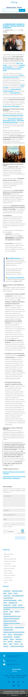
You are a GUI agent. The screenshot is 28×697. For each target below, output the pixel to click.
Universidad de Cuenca (9, 120)
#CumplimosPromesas (14, 258)
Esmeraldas (24, 675)
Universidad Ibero (15, 93)
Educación (17, 611)
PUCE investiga (8, 570)
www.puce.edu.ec (11, 7)
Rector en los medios (9, 575)
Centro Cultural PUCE (8, 598)
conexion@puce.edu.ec (12, 664)
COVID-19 (20, 605)
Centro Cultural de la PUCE (17, 595)
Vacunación (5, 646)
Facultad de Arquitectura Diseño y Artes (12, 616)
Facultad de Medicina (19, 627)
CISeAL (5, 602)
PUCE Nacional (18, 641)
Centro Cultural (6, 595)
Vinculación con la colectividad (16, 646)
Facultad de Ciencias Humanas (9, 621)
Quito (21, 644)
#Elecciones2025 (8, 554)
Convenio (14, 605)
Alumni (4, 593)
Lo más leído (7, 563)
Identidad (10, 634)
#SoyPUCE (7, 556)
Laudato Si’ (5, 639)
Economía (5, 611)
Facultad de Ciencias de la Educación (11, 618)
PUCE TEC (16, 644)
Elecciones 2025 (7, 613)
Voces (5, 582)
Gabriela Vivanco (9, 30)
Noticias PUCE (19, 639)
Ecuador (11, 611)
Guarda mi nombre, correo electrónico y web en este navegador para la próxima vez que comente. (14, 524)
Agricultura (19, 371)
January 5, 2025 (18, 281)
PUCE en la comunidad (10, 566)
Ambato (18, 675)
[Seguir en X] (23, 682)
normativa (11, 340)
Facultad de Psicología (8, 629)
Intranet (19, 7)
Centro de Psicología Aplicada (9, 600)
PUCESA (5, 644)
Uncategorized (8, 578)
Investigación (17, 636)
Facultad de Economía (8, 627)
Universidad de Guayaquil (15, 119)
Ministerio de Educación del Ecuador (13, 115)
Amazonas (11, 675)
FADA (4, 634)
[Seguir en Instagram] (13, 682)
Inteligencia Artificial (18, 634)
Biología (15, 593)
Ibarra (8, 677)
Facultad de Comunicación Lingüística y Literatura (11, 624)
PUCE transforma (8, 573)
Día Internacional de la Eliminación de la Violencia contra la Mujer (13, 608)
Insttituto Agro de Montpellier (11, 106)
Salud (14, 371)
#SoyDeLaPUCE (6, 591)
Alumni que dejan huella (10, 559)
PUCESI (10, 644)
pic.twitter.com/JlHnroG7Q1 (16, 277)
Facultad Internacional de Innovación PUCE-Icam (13, 632)
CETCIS (20, 600)
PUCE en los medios (9, 568)
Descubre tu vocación (9, 561)
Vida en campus (8, 580)
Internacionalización (7, 636)
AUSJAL (10, 593)
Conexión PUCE (6, 605)
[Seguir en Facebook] (8, 682)
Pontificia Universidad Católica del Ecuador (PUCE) (13, 68)
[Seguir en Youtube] (13, 685)
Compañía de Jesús (13, 602)
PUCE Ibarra (10, 641)
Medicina (12, 639)
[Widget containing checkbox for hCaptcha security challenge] (14, 531)
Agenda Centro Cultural (17, 591)
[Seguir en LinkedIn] (18, 685)
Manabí (13, 677)
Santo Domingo (20, 677)
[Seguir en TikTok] (18, 682)
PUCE (4, 641)
